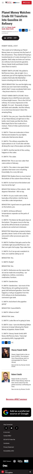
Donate (27, 2)
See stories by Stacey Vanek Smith (20, 365)
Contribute (6, 443)
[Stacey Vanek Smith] (6, 352)
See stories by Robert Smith (20, 389)
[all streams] (30, 472)
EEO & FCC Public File (9, 439)
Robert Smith (10, 29)
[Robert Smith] (6, 377)
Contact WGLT (7, 435)
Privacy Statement (9, 447)
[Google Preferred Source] (16, 412)
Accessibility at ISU (9, 451)
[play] (3, 472)
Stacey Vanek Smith (19, 350)
